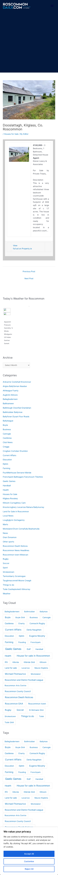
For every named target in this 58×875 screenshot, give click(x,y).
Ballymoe (44, 611)
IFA (6, 662)
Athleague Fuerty (10, 390)
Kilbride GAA (29, 662)
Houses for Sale (11, 134)
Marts (5, 524)
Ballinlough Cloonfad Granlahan (17, 408)
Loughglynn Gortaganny (14, 520)
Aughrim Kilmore (10, 395)
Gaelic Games (9, 481)
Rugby (6, 559)
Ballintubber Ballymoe (12, 412)
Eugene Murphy (37, 636)
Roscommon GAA (14, 703)
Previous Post (29, 271)
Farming (6, 468)
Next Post (28, 278)
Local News (8, 516)
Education (7, 459)
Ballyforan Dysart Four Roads (16, 416)
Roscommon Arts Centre (15, 685)
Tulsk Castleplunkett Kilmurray (16, 589)
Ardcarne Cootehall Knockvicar (17, 382)
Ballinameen (8, 403)
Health (6, 490)
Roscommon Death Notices (15, 546)
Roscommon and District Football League (24, 680)
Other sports (8, 542)
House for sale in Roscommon (33, 655)
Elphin (5, 464)
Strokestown (8, 572)
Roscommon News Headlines (16, 550)
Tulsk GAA (9, 722)
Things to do (8, 585)
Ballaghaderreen (10, 399)
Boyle (5, 425)
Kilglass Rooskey (10, 498)
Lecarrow (26, 668)
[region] (29, 851)
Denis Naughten (34, 630)
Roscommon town (37, 703)
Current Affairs (9, 455)
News (5, 533)
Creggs (6, 447)
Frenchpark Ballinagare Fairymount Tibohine (23, 477)
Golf (29, 649)
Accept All (29, 854)
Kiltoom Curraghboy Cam (14, 503)
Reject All (29, 869)
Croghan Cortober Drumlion (15, 451)
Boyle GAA (20, 617)
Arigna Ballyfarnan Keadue (15, 386)
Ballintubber (29, 611)
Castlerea (7, 438)
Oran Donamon (9, 537)
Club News (8, 442)
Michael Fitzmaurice (15, 674)
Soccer (6, 563)
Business (7, 429)
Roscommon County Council (18, 691)
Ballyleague (8, 421)
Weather (6, 593)
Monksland (35, 674)
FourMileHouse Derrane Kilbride (17, 473)
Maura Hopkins (41, 668)
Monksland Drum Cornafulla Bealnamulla (21, 529)
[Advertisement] (29, 42)
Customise (29, 861)
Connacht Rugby (37, 623)
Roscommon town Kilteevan (15, 555)
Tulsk (41, 716)
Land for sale (11, 668)
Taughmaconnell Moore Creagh (17, 580)
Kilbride (16, 662)
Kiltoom (43, 662)
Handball (7, 485)
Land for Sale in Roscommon (16, 511)
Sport (5, 567)
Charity (21, 623)
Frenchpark (36, 642)
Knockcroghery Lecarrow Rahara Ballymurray (23, 507)
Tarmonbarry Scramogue (14, 576)
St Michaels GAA (36, 710)
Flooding (22, 642)
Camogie (7, 434)
